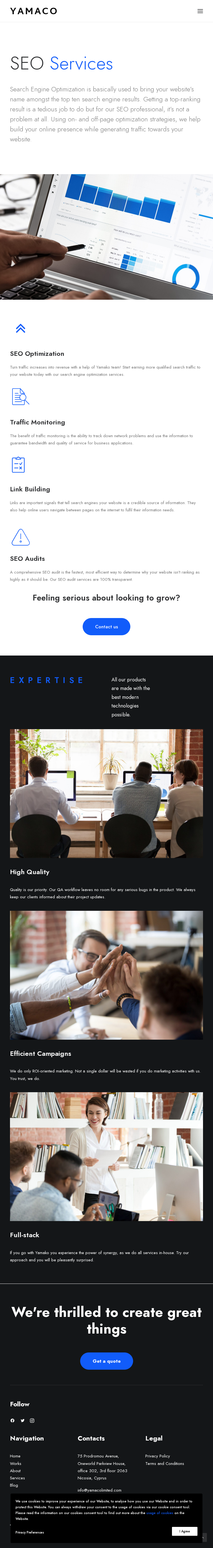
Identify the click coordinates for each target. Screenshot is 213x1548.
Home (15, 1456)
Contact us (106, 626)
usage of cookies (160, 1513)
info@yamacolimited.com (99, 1490)
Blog (14, 1485)
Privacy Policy (157, 1456)
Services (17, 1478)
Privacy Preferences (30, 1532)
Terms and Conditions (164, 1464)
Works (15, 1464)
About (15, 1471)
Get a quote (107, 1361)
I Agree (184, 1531)
